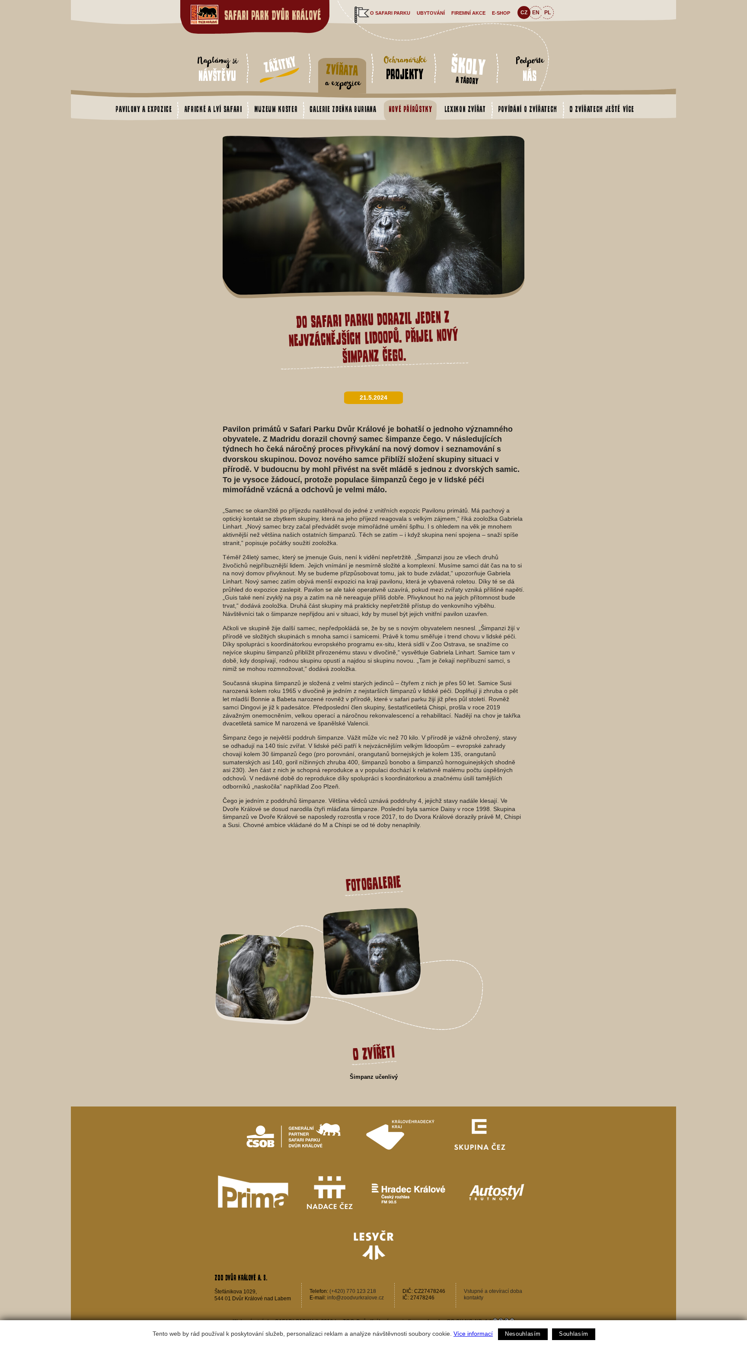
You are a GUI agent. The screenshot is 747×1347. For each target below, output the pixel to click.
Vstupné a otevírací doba (493, 1291)
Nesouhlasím (523, 1334)
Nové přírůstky (410, 109)
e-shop (501, 13)
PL (547, 13)
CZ (523, 13)
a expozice (342, 76)
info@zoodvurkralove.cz (355, 1298)
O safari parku (390, 13)
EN (536, 13)
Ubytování (431, 13)
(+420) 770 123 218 (352, 1291)
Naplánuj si (217, 68)
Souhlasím (573, 1334)
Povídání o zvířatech (527, 109)
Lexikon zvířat (465, 109)
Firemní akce (468, 13)
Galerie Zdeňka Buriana (343, 109)
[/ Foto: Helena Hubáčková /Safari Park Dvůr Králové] (374, 297)
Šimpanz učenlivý (374, 1077)
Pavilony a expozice (143, 109)
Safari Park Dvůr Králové (272, 15)
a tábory (468, 69)
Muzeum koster (275, 109)
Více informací (473, 1333)
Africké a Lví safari (213, 109)
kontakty (473, 1298)
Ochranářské (404, 67)
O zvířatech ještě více (601, 109)
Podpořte (529, 68)
